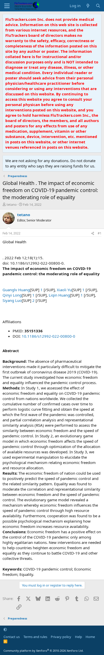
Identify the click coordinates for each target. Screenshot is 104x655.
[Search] (98, 5)
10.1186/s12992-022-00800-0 (48, 336)
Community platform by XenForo (44, 650)
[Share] (92, 233)
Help (78, 636)
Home (90, 636)
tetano (12, 204)
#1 (99, 233)
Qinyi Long (12, 295)
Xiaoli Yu (64, 289)
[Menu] (7, 6)
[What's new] (88, 5)
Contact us (12, 636)
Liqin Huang (59, 295)
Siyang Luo (12, 300)
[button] (5, 629)
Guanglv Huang (16, 289)
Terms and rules (35, 636)
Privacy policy (61, 636)
